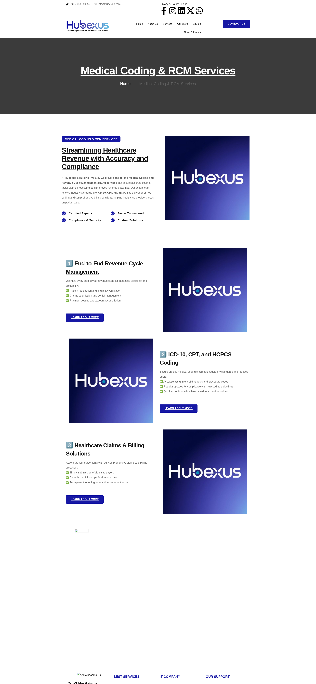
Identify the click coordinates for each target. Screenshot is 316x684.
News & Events (192, 32)
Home (139, 23)
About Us (153, 23)
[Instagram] (173, 11)
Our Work (182, 23)
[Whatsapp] (199, 11)
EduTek (197, 23)
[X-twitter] (190, 11)
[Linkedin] (181, 11)
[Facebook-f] (164, 11)
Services (167, 23)
